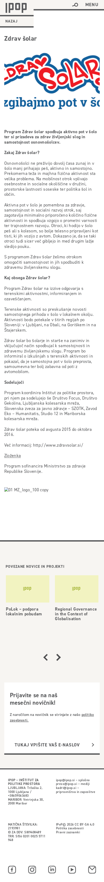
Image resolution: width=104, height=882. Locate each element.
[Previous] (45, 657)
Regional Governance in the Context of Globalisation (76, 614)
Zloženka (12, 455)
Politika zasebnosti (70, 828)
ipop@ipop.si (65, 780)
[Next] (58, 657)
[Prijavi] (93, 745)
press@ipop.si (66, 784)
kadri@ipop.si (66, 788)
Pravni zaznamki (68, 832)
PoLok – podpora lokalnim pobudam (24, 611)
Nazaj (11, 21)
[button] (75, 5)
